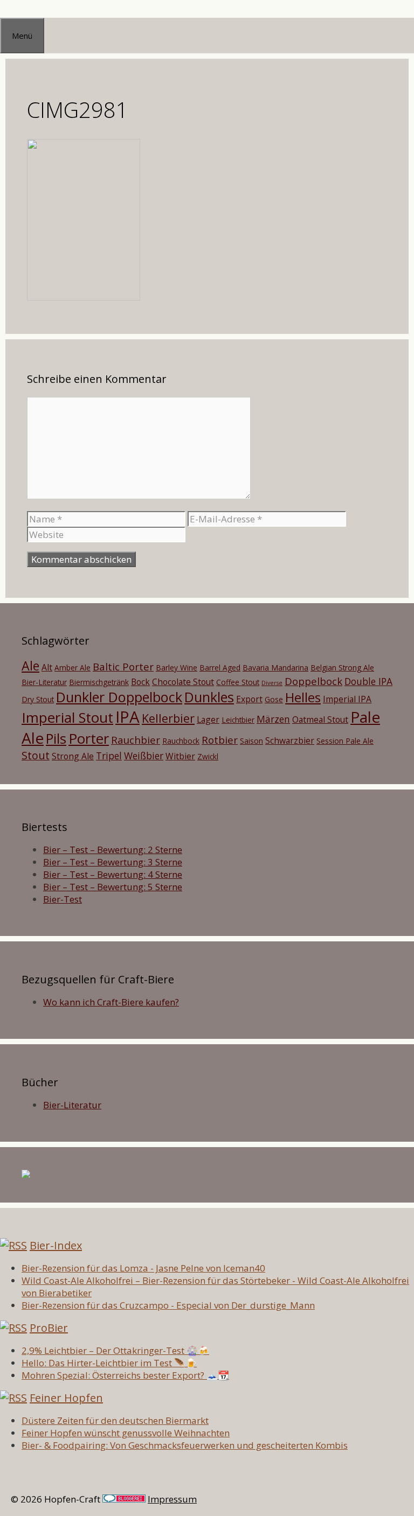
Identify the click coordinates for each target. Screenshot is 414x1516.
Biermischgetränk (99, 682)
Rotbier (220, 739)
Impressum (172, 1499)
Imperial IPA (347, 699)
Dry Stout (38, 699)
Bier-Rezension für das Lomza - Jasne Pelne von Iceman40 (143, 1268)
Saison (251, 741)
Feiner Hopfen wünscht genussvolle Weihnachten (126, 1433)
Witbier (180, 756)
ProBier (49, 1328)
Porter (88, 738)
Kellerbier (168, 718)
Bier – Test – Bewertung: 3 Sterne (112, 862)
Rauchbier (135, 739)
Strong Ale (73, 756)
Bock (140, 682)
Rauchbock (180, 741)
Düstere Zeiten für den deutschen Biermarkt (115, 1420)
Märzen (273, 718)
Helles (303, 697)
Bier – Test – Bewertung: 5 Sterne (112, 887)
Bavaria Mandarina (275, 667)
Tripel (109, 755)
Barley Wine (176, 667)
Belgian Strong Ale (342, 667)
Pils (56, 738)
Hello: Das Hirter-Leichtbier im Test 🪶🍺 (109, 1363)
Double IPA (368, 681)
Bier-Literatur (44, 682)
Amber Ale (72, 667)
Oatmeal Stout (320, 719)
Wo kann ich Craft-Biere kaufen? (111, 1002)
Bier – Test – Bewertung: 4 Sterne (112, 874)
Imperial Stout (67, 717)
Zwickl (207, 756)
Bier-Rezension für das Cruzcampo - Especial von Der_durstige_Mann (168, 1305)
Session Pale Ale (345, 741)
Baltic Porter (123, 666)
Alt (47, 667)
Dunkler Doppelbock (119, 697)
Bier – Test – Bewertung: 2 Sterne (112, 849)
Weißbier (143, 755)
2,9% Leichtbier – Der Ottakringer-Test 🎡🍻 (115, 1350)
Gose (274, 699)
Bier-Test (62, 899)
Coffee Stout (237, 682)
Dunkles (209, 697)
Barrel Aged (219, 667)
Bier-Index (56, 1245)
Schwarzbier (289, 740)
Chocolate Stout (183, 682)
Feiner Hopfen (66, 1398)
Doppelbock (313, 681)
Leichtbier (238, 720)
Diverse (271, 683)
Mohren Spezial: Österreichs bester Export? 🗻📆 (125, 1375)
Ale (30, 665)
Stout (36, 755)
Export (249, 699)
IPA (127, 717)
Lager (208, 719)
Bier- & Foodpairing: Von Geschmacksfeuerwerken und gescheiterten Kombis (185, 1445)
